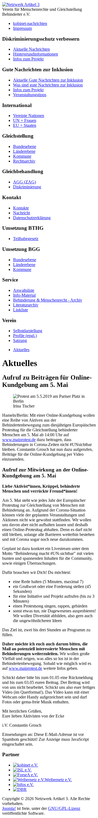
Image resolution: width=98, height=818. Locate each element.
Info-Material (24, 295)
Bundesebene (24, 146)
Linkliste (20, 310)
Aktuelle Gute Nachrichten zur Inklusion (48, 80)
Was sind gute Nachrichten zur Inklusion (48, 85)
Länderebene (24, 151)
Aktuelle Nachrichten (31, 49)
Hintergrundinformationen (35, 54)
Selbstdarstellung (27, 330)
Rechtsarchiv (24, 161)
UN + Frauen (24, 120)
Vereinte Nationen (28, 115)
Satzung (20, 340)
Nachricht (21, 213)
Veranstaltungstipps (29, 94)
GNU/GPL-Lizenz (64, 808)
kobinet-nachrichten (30, 23)
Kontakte (21, 208)
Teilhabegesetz (25, 238)
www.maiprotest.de (19, 439)
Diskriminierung (27, 187)
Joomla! (9, 808)
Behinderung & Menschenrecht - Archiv (47, 300)
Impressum (22, 28)
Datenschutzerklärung (32, 217)
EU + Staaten (24, 125)
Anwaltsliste (23, 290)
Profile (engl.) (25, 335)
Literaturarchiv (25, 305)
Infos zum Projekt (28, 59)
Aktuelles (21, 349)
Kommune (22, 156)
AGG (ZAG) (24, 182)
